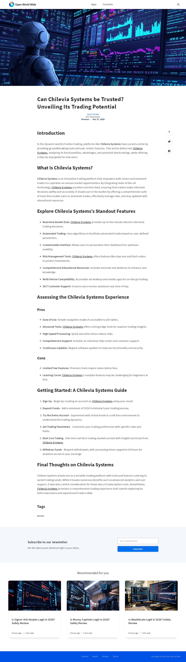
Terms (115, 656)
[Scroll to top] (169, 132)
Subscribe (138, 549)
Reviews (85, 119)
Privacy (105, 656)
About (95, 656)
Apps (94, 4)
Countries (108, 4)
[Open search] (178, 4)
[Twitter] (169, 141)
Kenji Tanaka (93, 114)
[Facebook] (169, 151)
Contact (84, 656)
